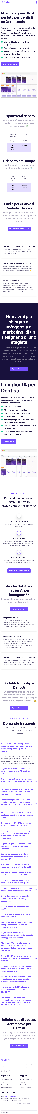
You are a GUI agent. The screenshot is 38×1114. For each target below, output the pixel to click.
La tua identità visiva (11, 280)
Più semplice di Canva (12, 637)
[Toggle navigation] (35, 2)
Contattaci (23, 1082)
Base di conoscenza (26, 1079)
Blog (2, 1082)
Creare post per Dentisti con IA (19, 228)
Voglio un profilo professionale (19, 570)
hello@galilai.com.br (10, 1096)
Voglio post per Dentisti (10, 64)
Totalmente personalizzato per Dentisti (19, 246)
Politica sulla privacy (26, 1087)
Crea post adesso (8, 441)
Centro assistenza (6, 1085)
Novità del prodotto (6, 1087)
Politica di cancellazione (27, 1085)
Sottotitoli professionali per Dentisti (17, 263)
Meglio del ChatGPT (11, 618)
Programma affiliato (6, 1079)
